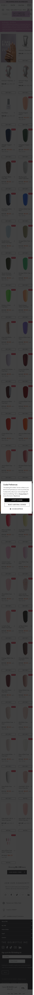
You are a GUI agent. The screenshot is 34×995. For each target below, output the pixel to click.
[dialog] (16, 497)
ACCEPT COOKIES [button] (17, 500)
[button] (16, 509)
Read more (17, 496)
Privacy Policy (23, 494)
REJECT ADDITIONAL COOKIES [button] (17, 504)
